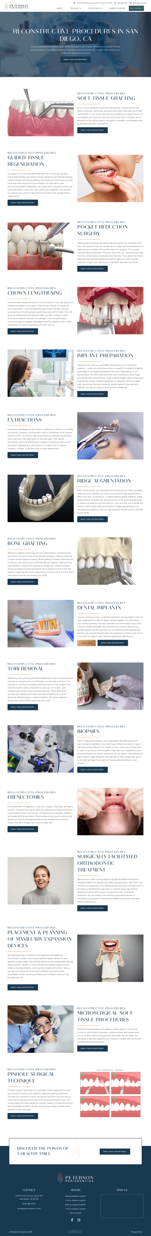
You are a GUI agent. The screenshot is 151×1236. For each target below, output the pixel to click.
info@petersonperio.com (29, 1208)
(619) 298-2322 (29, 1203)
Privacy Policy (136, 1232)
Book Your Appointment (75, 59)
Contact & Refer (117, 8)
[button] (75, 8)
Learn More (86, 643)
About (60, 8)
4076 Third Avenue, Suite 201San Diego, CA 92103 (29, 1197)
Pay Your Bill (136, 8)
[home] (16, 6)
